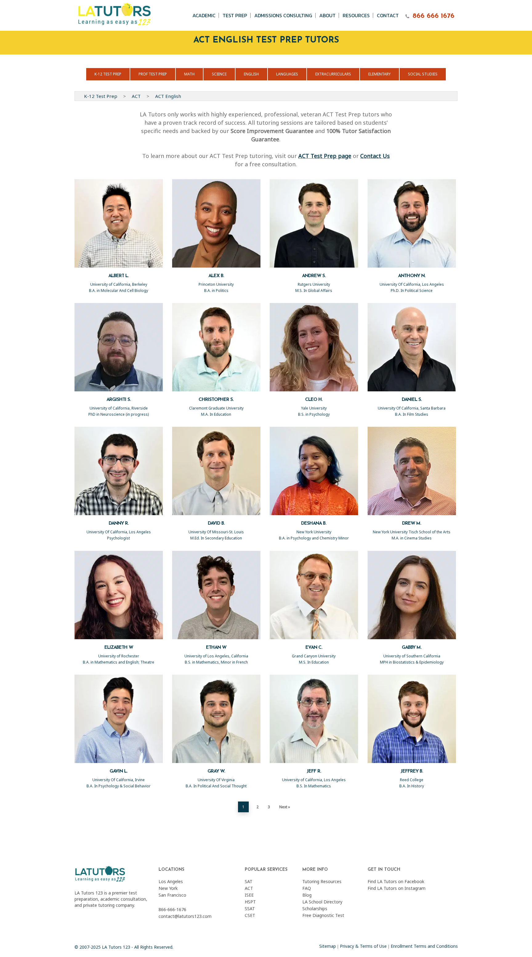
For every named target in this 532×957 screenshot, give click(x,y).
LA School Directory (322, 902)
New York (168, 888)
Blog (307, 895)
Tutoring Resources (321, 881)
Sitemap (327, 946)
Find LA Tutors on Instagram (396, 888)
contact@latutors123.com (185, 916)
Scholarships (314, 908)
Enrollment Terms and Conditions (424, 946)
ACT (136, 96)
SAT (248, 881)
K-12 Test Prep (100, 96)
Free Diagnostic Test (323, 915)
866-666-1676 (172, 909)
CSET (250, 915)
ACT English (168, 96)
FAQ (306, 888)
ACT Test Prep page (324, 156)
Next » (284, 807)
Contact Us (375, 156)
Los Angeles (171, 881)
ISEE (249, 895)
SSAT (250, 908)
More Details (121, 217)
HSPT (250, 902)
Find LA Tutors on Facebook (396, 881)
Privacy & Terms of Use (363, 946)
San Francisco (172, 895)
